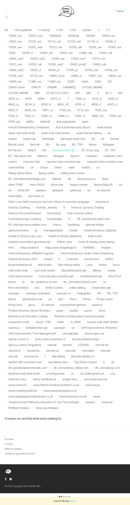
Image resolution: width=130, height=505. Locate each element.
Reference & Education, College (28, 316)
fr (70, 219)
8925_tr (112, 104)
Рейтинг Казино (18, 408)
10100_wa (34, 41)
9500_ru (80, 116)
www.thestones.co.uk (73, 396)
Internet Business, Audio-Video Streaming (87, 253)
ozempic (14, 293)
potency (97, 304)
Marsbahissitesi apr (74, 270)
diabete (57, 179)
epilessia (75, 190)
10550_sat (35, 64)
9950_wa (14, 121)
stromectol (31, 356)
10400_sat (46, 53)
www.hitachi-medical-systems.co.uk (56, 385)
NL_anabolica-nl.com (44, 282)
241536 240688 (92, 87)
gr (36, 230)
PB (99, 293)
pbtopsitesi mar (32, 299)
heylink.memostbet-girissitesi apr (29, 242)
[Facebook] (5, 479)
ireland (48, 259)
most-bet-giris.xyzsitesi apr (56, 276)
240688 (52, 87)
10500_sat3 (37, 58)
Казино (90, 402)
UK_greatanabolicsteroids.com (27, 367)
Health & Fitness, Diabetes (100, 230)
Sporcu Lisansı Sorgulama (24, 345)
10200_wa (15, 47)
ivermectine (91, 259)
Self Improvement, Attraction (99, 327)
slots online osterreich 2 (50, 339)
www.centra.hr (17, 385)
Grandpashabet (53, 230)
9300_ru (30, 116)
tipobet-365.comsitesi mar (25, 362)
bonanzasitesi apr (64, 150)
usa (112, 373)
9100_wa (65, 110)
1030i (11, 53)
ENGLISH (23, 190)
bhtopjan (108, 144)
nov (37, 287)
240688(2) (69, 87)
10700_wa (110, 70)
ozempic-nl (63, 293)
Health (73, 230)
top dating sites (58, 362)
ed (120, 184)
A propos (9, 439)
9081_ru (47, 110)
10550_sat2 (55, 64)
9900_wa (115, 116)
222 (109, 81)
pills (60, 299)
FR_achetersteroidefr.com (93, 219)
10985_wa (15, 81)
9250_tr (13, 116)
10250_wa (94, 47)
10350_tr (27, 53)
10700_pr (72, 70)
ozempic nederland (38, 293)
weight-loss (69, 379)
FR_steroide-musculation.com (27, 224)
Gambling (73, 224)
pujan (59, 310)
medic (112, 270)
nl (23, 282)
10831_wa (94, 75)
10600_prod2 (77, 64)
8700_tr (80, 104)
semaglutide (70, 333)
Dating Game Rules (20, 173)
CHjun (44, 167)
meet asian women (20, 276)
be (102, 138)
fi (64, 207)
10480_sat (85, 53)
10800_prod (56, 75)
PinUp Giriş (15, 304)
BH (48, 144)
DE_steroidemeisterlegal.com (27, 179)
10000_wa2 (35, 35)
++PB (59, 30)
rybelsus (13, 327)
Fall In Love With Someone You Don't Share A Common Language (48, 201)
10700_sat (91, 70)
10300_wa (114, 47)
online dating (77, 287)
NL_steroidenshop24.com (80, 282)
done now (57, 184)
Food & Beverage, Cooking (24, 219)
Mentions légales (13, 449)
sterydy (13, 356)
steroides (88, 350)
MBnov (97, 270)
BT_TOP (110, 150)
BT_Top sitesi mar (19, 156)
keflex (109, 259)
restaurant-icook (18, 322)
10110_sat (54, 41)
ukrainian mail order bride (24, 373)
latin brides (45, 264)
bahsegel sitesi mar (73, 138)
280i (37, 93)
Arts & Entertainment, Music (73, 127)
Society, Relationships (85, 339)
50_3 (108, 93)
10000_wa (15, 35)
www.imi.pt (93, 385)
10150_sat (74, 41)
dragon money (79, 184)
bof (44, 150)
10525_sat (15, 64)
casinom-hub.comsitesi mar (105, 161)
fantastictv (102, 201)
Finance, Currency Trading (87, 207)
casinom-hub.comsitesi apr (63, 161)
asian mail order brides (56, 133)
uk (112, 362)
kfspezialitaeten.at (20, 264)
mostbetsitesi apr (91, 276)
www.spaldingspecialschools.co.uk (30, 396)
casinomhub (16, 167)
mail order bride (18, 270)
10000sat (55, 35)
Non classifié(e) (18, 287)
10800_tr (76, 75)
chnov (58, 167)
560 (120, 93)
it (59, 259)
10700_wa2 (15, 75)
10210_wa (55, 47)
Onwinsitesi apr (101, 287)
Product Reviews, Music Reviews (29, 310)
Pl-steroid (48, 304)
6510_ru (56, 98)
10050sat (73, 35)
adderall (45, 121)
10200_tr (110, 41)
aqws (85, 121)
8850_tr (96, 104)
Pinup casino (105, 299)
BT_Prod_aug (90, 150)
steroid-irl (14, 350)
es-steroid (103, 190)
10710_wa (36, 75)
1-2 (108, 30)
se (73, 327)
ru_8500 (75, 322)
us (72, 373)
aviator (12, 138)
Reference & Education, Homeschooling (79, 316)
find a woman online (79, 213)
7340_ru (80, 98)
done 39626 (37, 184)
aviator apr (29, 138)
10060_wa (108, 35)
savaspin (59, 327)
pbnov (12, 299)
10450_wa (65, 53)
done (105, 179)
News (12, 282)
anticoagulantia (65, 121)
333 (77, 93)
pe (50, 299)
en (10, 190)
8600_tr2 (63, 104)
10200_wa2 (35, 47)
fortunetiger (54, 219)
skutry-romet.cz (18, 339)
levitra (103, 264)
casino (12, 161)
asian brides (104, 127)
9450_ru (46, 116)
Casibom (91, 156)
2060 (98, 81)
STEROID (83, 345)
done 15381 (15, 184)
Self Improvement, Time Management (32, 333)
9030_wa (30, 110)
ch (32, 167)
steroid (51, 345)
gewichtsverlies (18, 230)
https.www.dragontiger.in (61, 247)
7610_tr (97, 98)
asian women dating (88, 133)
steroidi (105, 350)
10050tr (90, 35)
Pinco (73, 299)
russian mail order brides (102, 322)
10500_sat (105, 53)
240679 (36, 87)
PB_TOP (112, 293)
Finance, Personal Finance (24, 213)
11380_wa (34, 81)
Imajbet (106, 247)
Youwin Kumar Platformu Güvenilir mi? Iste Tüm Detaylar (43, 402)
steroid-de (101, 345)
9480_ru (63, 116)
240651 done (16, 87)
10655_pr (54, 70)
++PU (72, 30)
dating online (47, 173)
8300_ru (13, 104)
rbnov (102, 310)
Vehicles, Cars (17, 379)
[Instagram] (10, 479)
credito (85, 167)
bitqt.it (32, 150)
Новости (107, 402)
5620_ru (13, 98)
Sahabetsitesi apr (37, 327)
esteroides (15, 196)
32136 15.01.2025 (57, 93)
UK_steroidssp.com (107, 367)
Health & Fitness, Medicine (65, 236)
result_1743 (43, 322)
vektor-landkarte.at (44, 379)
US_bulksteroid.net (92, 373)
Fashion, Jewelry (46, 207)
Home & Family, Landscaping (96, 242)
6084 (41, 98)
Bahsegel (48, 138)
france (57, 224)
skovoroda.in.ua (94, 333)
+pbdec (87, 30)
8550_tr (46, 104)
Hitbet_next (64, 242)
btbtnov (42, 156)
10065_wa (15, 41)
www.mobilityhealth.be (22, 390)
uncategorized (55, 373)
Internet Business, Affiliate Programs (31, 253)
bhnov (93, 144)
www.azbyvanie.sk (95, 379)
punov (88, 310)
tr (104, 362)
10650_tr (35, 70)
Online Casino (54, 287)
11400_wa (54, 81)
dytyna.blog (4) (103, 184)
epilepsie (57, 190)
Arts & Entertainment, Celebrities (28, 127)
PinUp (86, 299)
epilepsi (41, 190)
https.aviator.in (29, 247)
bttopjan (59, 156)
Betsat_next (16, 144)
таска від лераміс (46, 408)
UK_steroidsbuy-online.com (71, 367)
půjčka (74, 310)
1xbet (84, 81)
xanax (96, 396)
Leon (89, 264)
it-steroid (72, 259)
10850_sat (114, 75)
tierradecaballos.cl (82, 356)
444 (88, 93)
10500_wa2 (78, 58)
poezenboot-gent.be (73, 304)
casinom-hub (31, 161)
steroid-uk (33, 350)
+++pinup (44, 30)
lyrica (116, 264)
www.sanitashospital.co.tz (60, 390)
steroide (70, 350)
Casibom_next (113, 156)
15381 (71, 81)
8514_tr (30, 104)
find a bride (54, 213)
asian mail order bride (21, 133)
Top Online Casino (85, 362)
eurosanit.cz (36, 196)
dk (69, 179)
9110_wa (83, 110)
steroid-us (52, 350)
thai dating (58, 356)
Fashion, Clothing (19, 207)
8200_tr (113, 98)
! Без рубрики (23, 30)
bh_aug (60, 144)
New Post (115, 276)
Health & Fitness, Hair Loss (25, 236)
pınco (31, 304)
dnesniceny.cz (86, 179)
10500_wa (57, 58)
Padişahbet (84, 293)
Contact (9, 444)
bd (93, 138)
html (11, 247)
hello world (95, 236)
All (6, 30)
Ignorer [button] (73, 501)
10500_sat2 (15, 58)
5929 (28, 98)
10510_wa (98, 58)
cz (98, 167)
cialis (71, 167)
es (89, 190)
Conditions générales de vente (20, 453)
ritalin (60, 322)
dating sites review (73, 173)
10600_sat (99, 64)
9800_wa (97, 116)
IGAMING (89, 247)
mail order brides (44, 270)
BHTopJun (15, 150)
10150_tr (92, 41)
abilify (30, 121)
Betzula (35, 144)
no (104, 282)
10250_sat (75, 47)
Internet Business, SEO (22, 259)
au (109, 133)
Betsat (115, 138)
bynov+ (75, 156)
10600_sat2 (15, 70)
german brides (95, 224)
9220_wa (101, 110)
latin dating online (69, 264)
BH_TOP (77, 144)
